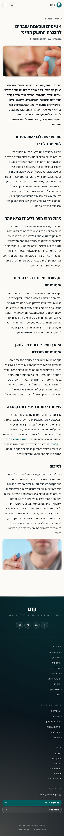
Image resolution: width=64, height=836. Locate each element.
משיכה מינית (54, 678)
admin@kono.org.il (48, 794)
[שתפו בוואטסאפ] (27, 625)
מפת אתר (57, 773)
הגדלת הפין (55, 689)
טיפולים (56, 737)
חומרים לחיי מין (53, 721)
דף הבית (58, 19)
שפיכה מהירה (54, 668)
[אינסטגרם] (19, 625)
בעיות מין (56, 716)
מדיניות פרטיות (55, 778)
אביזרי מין (55, 711)
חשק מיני (56, 673)
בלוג (58, 694)
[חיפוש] (12, 5)
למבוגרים (48, 19)
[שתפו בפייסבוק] (44, 625)
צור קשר (58, 763)
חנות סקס (55, 732)
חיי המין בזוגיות (53, 727)
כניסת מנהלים (23, 830)
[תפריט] (5, 5)
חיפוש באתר (56, 758)
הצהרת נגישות (55, 768)
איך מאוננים (54, 652)
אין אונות (56, 663)
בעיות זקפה (55, 657)
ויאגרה (57, 684)
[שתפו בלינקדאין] (36, 625)
